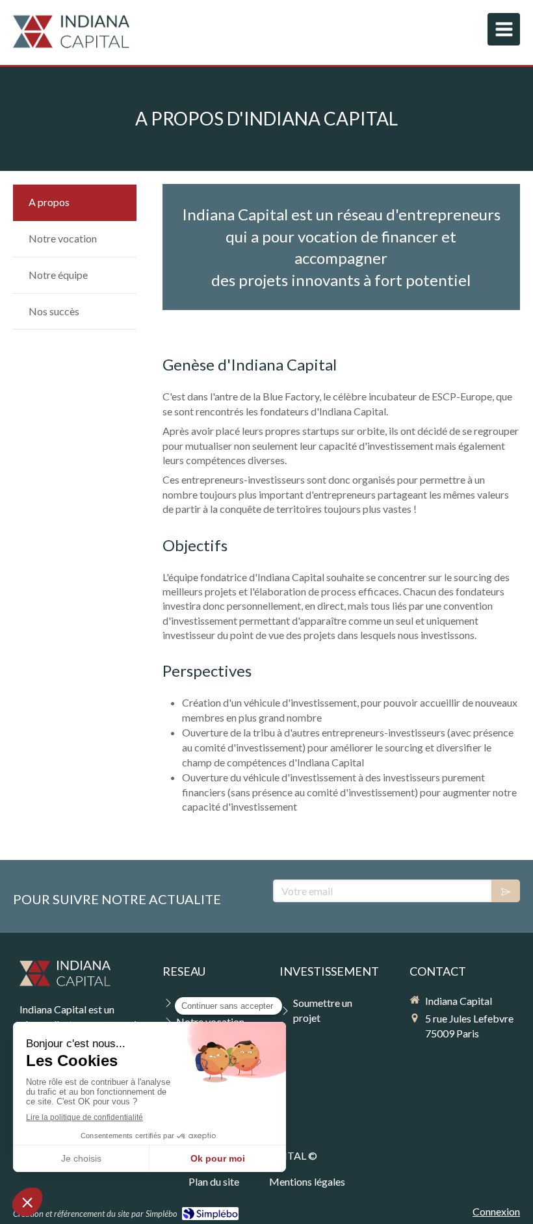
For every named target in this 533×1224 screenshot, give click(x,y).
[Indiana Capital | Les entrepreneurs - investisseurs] (71, 32)
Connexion (496, 1211)
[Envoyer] (505, 890)
